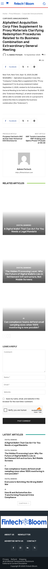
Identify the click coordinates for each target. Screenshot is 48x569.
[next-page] (8, 336)
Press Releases (14, 14)
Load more (23, 503)
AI (24, 318)
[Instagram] (20, 547)
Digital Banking (23, 225)
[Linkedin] (27, 547)
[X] (34, 547)
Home (5, 14)
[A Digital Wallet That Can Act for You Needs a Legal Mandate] (24, 211)
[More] (34, 66)
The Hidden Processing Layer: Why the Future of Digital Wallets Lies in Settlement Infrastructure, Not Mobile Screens (24, 275)
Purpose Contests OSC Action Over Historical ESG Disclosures (13, 138)
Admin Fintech (16, 55)
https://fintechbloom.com (24, 172)
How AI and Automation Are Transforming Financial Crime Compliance (19, 495)
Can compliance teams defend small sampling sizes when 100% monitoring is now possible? (24, 325)
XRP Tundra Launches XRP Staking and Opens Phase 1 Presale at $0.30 (35, 139)
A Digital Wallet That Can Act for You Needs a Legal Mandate (24, 230)
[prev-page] (4, 336)
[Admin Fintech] (5, 54)
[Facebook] (13, 547)
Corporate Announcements (32, 14)
